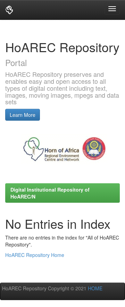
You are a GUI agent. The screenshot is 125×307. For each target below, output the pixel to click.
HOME (94, 288)
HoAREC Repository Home (34, 254)
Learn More (22, 114)
